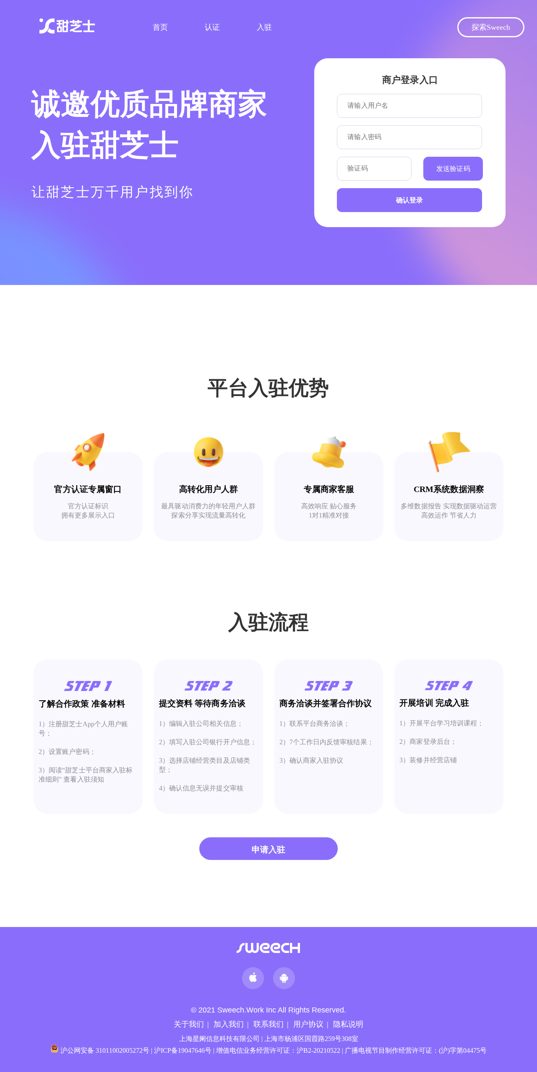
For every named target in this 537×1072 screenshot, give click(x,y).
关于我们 (189, 1024)
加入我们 (229, 1024)
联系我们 (268, 1024)
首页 (160, 27)
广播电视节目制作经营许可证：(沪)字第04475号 (416, 1050)
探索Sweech (491, 27)
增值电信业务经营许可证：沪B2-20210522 (278, 1050)
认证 (212, 27)
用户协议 (308, 1024)
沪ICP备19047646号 (182, 1050)
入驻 (264, 27)
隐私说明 (348, 1024)
